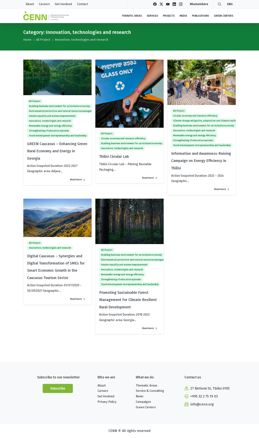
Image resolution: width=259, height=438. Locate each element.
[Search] (219, 4)
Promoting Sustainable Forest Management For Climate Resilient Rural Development (128, 299)
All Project (43, 39)
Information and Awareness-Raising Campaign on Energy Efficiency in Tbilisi (201, 160)
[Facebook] (155, 4)
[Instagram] (180, 4)
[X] (161, 4)
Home (27, 39)
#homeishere (199, 4)
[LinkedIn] (174, 4)
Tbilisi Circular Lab (114, 156)
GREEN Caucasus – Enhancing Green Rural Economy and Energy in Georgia (57, 151)
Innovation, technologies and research (81, 39)
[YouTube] (168, 4)
